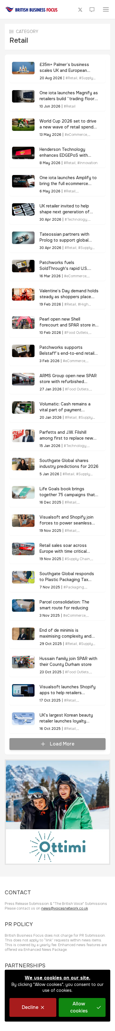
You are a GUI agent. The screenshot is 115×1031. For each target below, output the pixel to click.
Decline (30, 1007)
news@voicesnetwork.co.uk (64, 908)
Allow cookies (79, 1007)
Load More (62, 744)
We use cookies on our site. (57, 978)
